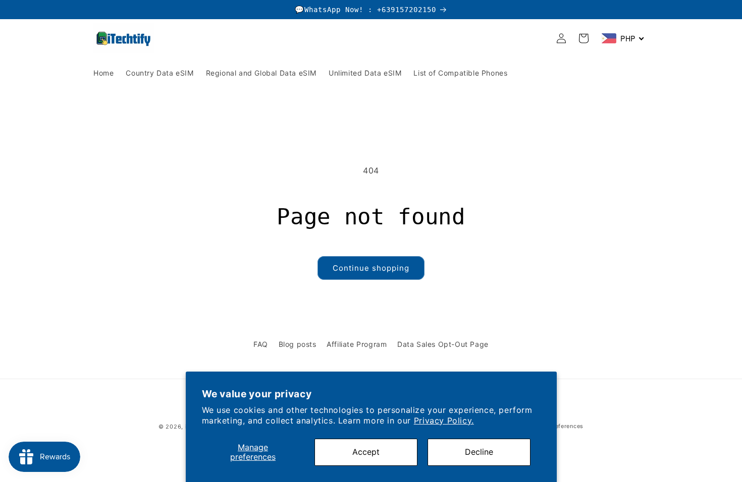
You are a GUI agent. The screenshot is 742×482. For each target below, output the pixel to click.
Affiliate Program (357, 344)
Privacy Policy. (444, 420)
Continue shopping (371, 268)
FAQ (260, 344)
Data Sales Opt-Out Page (443, 344)
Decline (479, 452)
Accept (366, 452)
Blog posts (297, 344)
